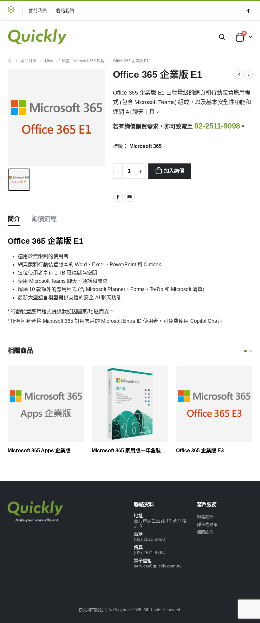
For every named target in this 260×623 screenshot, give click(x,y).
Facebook (118, 197)
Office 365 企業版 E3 (200, 450)
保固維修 (205, 532)
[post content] (46, 404)
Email (130, 197)
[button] (11, 10)
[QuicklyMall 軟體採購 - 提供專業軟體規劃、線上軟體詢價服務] (37, 36)
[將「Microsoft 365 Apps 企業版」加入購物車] (73, 376)
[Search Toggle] (222, 36)
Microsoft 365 (145, 146)
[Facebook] (248, 11)
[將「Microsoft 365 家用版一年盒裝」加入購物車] (158, 376)
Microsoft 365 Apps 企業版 (39, 450)
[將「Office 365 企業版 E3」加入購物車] (242, 376)
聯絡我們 (65, 10)
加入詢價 (174, 171)
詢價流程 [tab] (44, 218)
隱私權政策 (207, 524)
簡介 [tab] (14, 218)
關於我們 (38, 10)
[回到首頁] (10, 61)
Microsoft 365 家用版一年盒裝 (126, 450)
